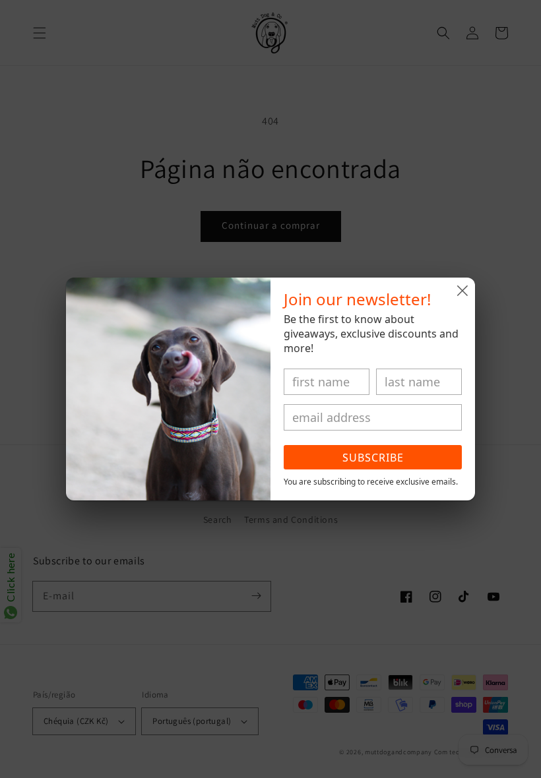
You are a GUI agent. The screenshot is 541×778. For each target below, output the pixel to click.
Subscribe (373, 457)
